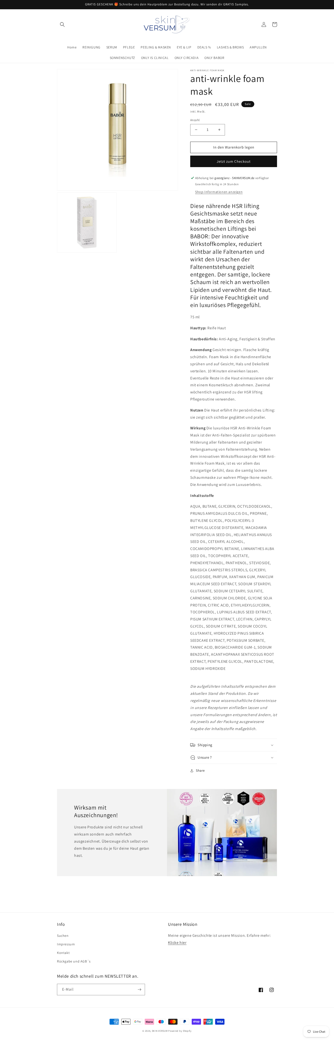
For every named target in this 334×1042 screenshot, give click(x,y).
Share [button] (200, 770)
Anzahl (195, 120)
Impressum (66, 944)
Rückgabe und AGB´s (74, 961)
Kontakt (63, 952)
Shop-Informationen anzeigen (219, 192)
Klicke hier (177, 942)
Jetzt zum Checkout (234, 161)
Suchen (63, 935)
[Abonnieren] (139, 989)
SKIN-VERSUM (160, 1030)
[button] (62, 24)
